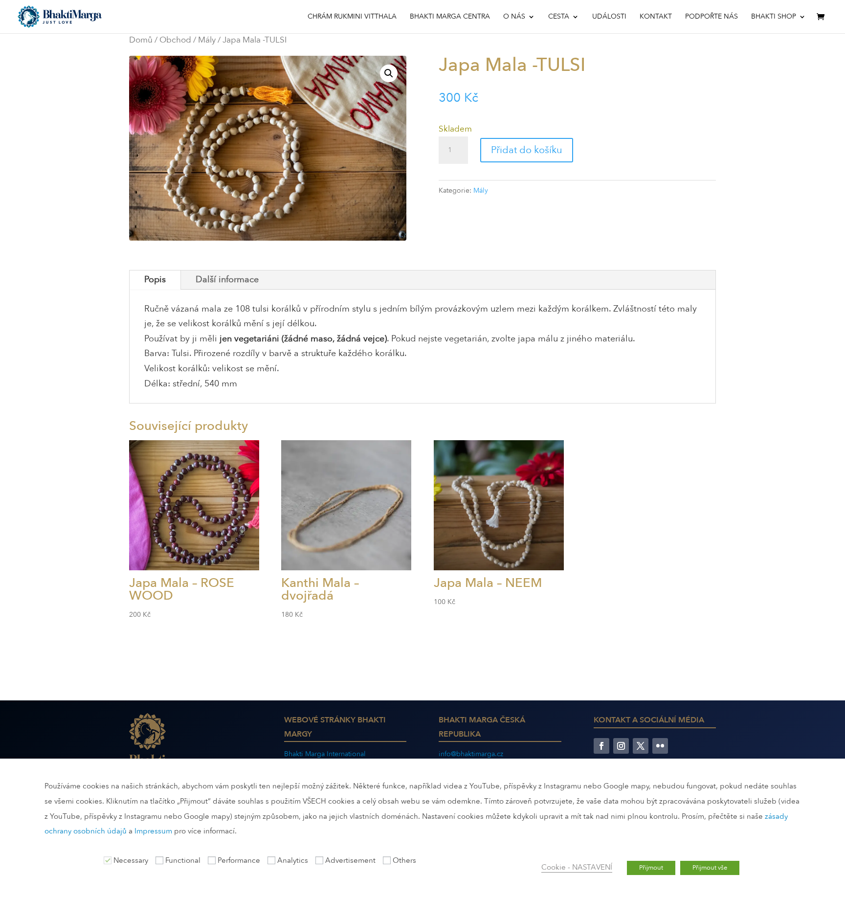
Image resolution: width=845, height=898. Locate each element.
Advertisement (350, 860)
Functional (182, 860)
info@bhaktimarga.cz (471, 754)
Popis (155, 279)
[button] (389, 73)
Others (404, 860)
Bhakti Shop (773, 17)
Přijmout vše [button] (709, 867)
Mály (207, 39)
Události (609, 17)
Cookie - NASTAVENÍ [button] (576, 867)
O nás (514, 17)
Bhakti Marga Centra (450, 17)
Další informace (227, 279)
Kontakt (656, 17)
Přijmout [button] (651, 867)
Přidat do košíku (526, 150)
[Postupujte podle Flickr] (660, 746)
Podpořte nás (711, 17)
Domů (141, 39)
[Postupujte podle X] (640, 746)
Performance (239, 860)
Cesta (558, 17)
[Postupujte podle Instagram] (621, 746)
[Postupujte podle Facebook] (601, 746)
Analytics (292, 860)
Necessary (130, 860)
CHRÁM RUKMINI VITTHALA (352, 17)
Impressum (153, 831)
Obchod (175, 39)
